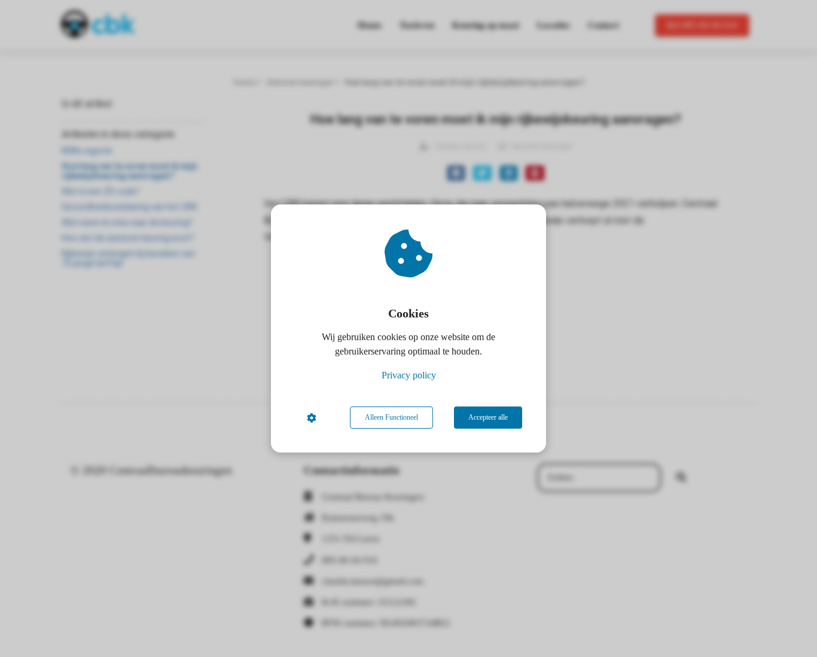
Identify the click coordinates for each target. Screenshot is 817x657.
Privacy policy (409, 375)
